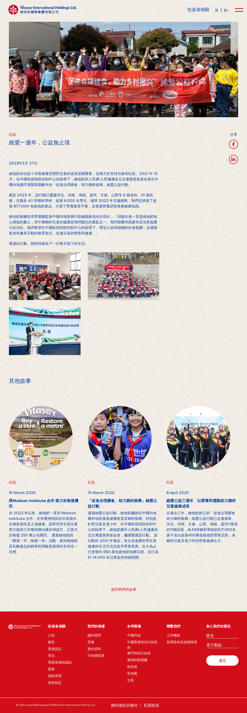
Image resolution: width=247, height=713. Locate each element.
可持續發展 (96, 655)
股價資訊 (55, 649)
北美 (130, 680)
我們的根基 (96, 626)
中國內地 (134, 635)
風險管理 (55, 676)
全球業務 (134, 626)
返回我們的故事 (123, 589)
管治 (51, 655)
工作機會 (173, 635)
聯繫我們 (174, 626)
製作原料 (94, 649)
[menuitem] (217, 10)
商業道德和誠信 (60, 662)
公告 (51, 635)
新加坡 (132, 667)
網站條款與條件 (124, 705)
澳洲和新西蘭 (137, 660)
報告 (51, 642)
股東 (51, 669)
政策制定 (55, 682)
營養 (91, 642)
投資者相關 (198, 9)
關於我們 (94, 635)
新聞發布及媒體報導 (182, 642)
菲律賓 (132, 673)
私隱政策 (151, 705)
